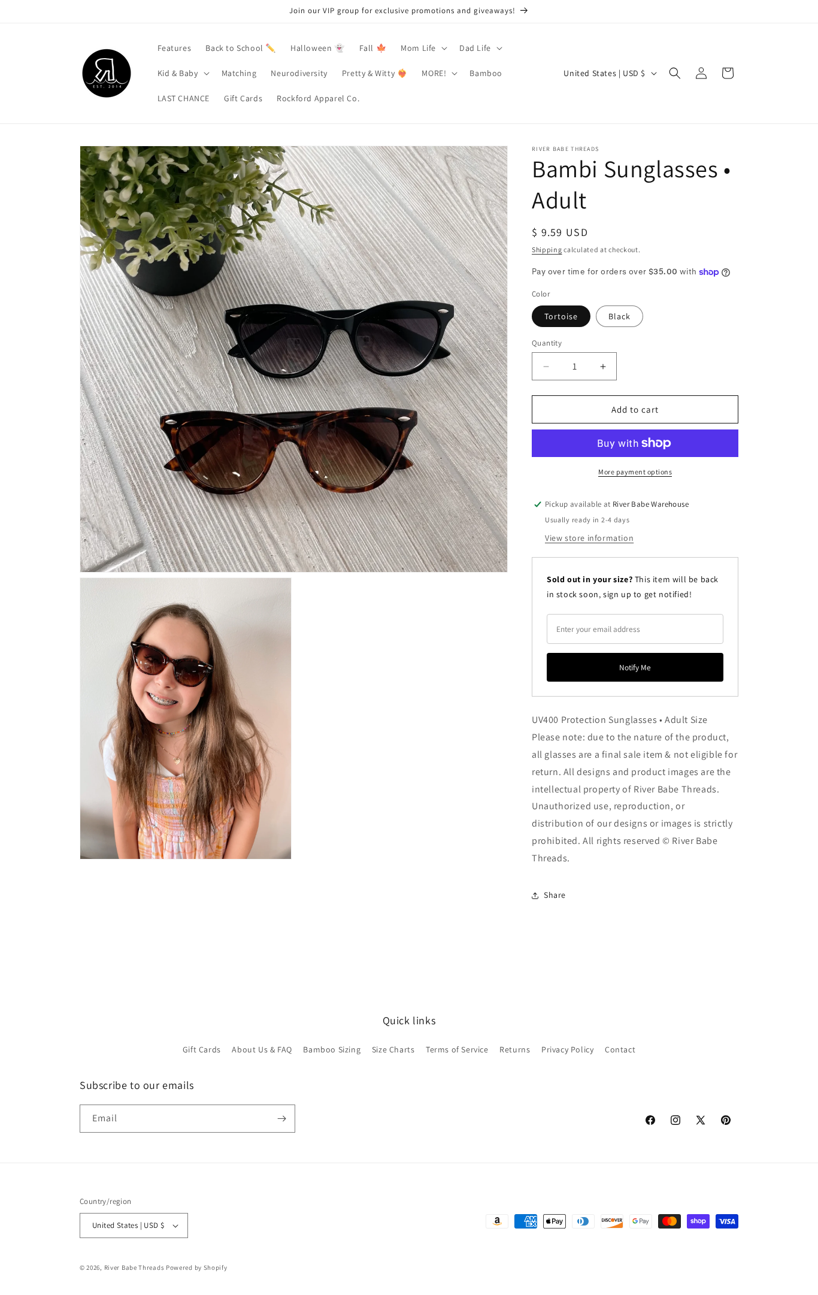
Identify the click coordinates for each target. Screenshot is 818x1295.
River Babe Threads (134, 1267)
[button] (422, 47)
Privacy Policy (567, 1049)
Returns (514, 1049)
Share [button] (555, 894)
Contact (620, 1049)
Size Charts (393, 1049)
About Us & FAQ (262, 1049)
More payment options (635, 471)
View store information (589, 537)
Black (619, 316)
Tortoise (561, 316)
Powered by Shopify (197, 1267)
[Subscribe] (281, 1119)
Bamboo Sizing (331, 1049)
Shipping (547, 249)
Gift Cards (202, 1049)
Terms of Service (457, 1049)
